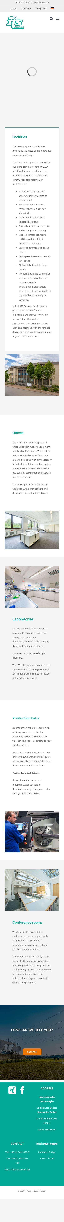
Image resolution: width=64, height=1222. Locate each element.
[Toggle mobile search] (51, 18)
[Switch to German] (52, 8)
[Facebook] (22, 1090)
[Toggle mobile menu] (57, 18)
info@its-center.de (41, 2)
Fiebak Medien (39, 1191)
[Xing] (12, 1090)
